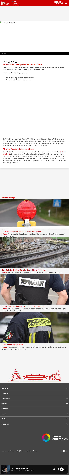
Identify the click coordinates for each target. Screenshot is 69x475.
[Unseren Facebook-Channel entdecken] (64, 451)
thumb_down (59, 469)
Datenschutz (14, 451)
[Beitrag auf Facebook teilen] (12, 62)
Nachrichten (5, 398)
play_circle (62, 469)
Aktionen (4, 409)
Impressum (4, 451)
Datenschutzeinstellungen (29, 451)
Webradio (4, 393)
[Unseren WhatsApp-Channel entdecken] (61, 451)
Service (4, 404)
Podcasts (4, 388)
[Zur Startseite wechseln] (5, 3)
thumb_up (65, 469)
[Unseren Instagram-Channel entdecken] (67, 451)
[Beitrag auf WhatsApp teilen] (9, 62)
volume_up (54, 469)
